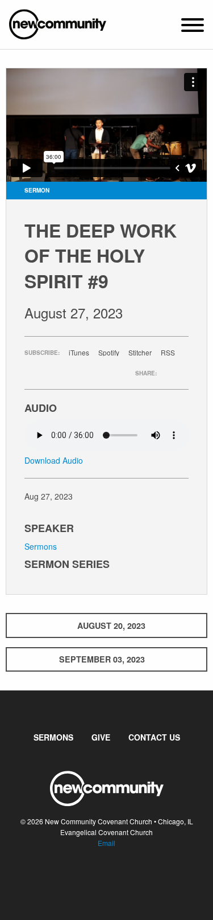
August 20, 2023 (111, 625)
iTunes (79, 352)
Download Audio (53, 460)
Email (106, 843)
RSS (168, 352)
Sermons (40, 546)
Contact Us (154, 737)
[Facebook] (98, 877)
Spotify (108, 352)
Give (100, 737)
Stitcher (140, 352)
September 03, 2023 (102, 659)
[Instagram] (116, 877)
